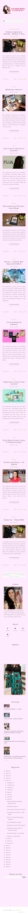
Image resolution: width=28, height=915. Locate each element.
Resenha (14, 459)
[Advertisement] (14, 893)
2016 (7, 857)
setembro (9, 790)
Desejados (14, 319)
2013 (7, 864)
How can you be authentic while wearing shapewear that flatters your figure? (13, 731)
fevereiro (9, 843)
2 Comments (6, 311)
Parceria (14, 203)
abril (8, 838)
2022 (7, 780)
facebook (7, 630)
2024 (7, 776)
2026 (7, 771)
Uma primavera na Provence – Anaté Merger (14, 207)
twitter (15, 630)
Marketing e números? (14, 90)
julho (8, 794)
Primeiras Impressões (14, 29)
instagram (23, 630)
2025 (7, 773)
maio (8, 799)
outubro (9, 787)
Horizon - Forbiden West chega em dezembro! (14, 263)
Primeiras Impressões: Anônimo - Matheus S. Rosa (14, 33)
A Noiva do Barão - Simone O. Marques (13, 718)
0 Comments (6, 138)
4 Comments (6, 195)
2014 (7, 862)
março (8, 841)
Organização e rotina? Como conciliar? (14, 383)
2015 (7, 859)
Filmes (14, 145)
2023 (7, 778)
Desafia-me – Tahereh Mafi (14, 520)
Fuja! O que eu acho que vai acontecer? (14, 149)
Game (14, 259)
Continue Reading (14, 71)
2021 (7, 845)
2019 (7, 850)
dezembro (9, 783)
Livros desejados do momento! (14, 323)
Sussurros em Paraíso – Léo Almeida (14, 463)
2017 (7, 855)
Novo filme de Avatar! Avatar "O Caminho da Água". (14, 441)
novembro (9, 785)
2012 (7, 866)
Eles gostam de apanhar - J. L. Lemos (12, 709)
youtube (7, 636)
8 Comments (6, 79)
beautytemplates (16, 910)
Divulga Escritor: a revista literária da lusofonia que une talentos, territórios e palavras (15, 757)
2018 (7, 852)
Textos (14, 86)
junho (8, 797)
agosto (8, 792)
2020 (7, 848)
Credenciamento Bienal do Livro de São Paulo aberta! (15, 742)
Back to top (21, 912)
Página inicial (14, 576)
